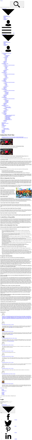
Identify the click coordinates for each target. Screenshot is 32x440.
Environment (5, 57)
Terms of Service (4, 390)
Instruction (5, 65)
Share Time (6, 93)
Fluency (5, 43)
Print (6, 59)
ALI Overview (6, 15)
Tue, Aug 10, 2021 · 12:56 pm (10, 324)
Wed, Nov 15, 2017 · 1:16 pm (9, 362)
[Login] (8, 51)
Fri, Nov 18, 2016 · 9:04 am (9, 383)
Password (1, 402)
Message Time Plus (7, 116)
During (6, 76)
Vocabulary (5, 19)
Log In (1, 403)
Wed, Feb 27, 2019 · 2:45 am (13, 338)
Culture (5, 54)
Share (1, 412)
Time (6, 60)
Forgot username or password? (6, 405)
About (3, 389)
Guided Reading (7, 117)
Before (6, 67)
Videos (5, 62)
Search (1, 7)
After (6, 68)
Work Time (6, 92)
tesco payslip (10, 326)
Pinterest (3, 393)
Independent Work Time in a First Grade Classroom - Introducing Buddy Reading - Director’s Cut (15, 137)
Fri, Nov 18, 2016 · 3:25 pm (11, 373)
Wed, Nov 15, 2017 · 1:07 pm (9, 368)
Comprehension (6, 18)
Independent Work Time (8, 119)
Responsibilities (7, 55)
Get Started (6, 69)
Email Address (2, 401)
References (5, 61)
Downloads (5, 79)
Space (6, 58)
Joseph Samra (11, 334)
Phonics (5, 17)
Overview (5, 64)
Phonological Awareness (7, 16)
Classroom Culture (6, 128)
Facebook (3, 392)
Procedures (6, 56)
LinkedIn (3, 394)
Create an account (4, 404)
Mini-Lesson (7, 100)
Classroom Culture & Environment (9, 82)
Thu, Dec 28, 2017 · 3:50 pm (10, 356)
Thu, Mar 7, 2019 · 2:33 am (9, 331)
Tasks (6, 109)
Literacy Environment (8, 107)
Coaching (5, 114)
